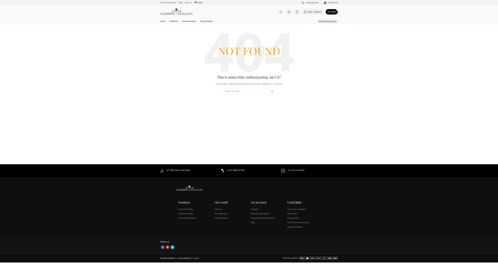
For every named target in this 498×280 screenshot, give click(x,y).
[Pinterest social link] (168, 247)
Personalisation (221, 218)
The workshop (221, 213)
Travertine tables (185, 213)
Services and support (260, 213)
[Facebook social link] (163, 247)
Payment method (294, 227)
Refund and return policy (298, 222)
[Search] (281, 11)
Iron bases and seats (187, 218)
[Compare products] (289, 11)
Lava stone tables (185, 209)
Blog (253, 222)
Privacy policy (293, 218)
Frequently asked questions (263, 218)
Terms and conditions (296, 209)
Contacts (254, 209)
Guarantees (292, 213)
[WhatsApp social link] (172, 247)
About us (218, 209)
